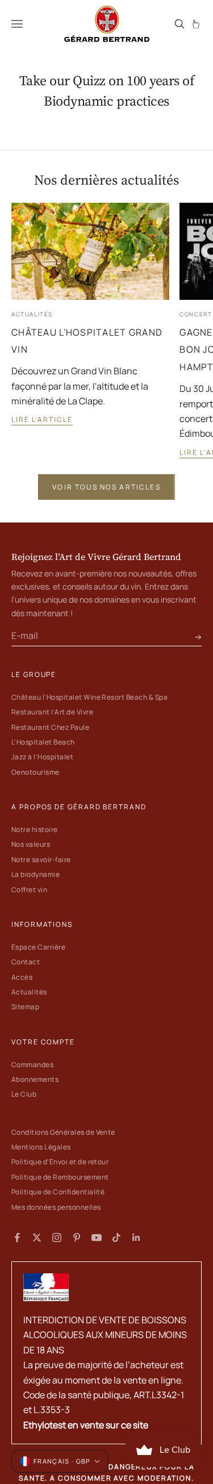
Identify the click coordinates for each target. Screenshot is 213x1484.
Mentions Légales (41, 1147)
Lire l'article (42, 419)
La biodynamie (35, 874)
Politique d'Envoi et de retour (59, 1162)
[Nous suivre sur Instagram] (56, 1237)
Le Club (23, 1094)
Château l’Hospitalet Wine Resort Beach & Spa (89, 697)
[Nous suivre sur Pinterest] (76, 1237)
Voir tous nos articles (106, 487)
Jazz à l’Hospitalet (42, 757)
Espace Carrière (38, 947)
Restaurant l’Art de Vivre (52, 712)
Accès (21, 977)
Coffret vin (29, 889)
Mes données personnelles (56, 1207)
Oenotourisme (35, 772)
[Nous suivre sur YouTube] (96, 1237)
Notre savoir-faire (41, 859)
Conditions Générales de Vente (63, 1132)
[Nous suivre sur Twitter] (37, 1237)
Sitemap (25, 1006)
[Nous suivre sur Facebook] (17, 1237)
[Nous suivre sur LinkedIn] (136, 1237)
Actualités (32, 314)
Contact (25, 962)
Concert (195, 314)
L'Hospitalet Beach (43, 742)
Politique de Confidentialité (58, 1192)
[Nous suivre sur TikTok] (116, 1237)
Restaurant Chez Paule (50, 727)
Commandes (32, 1064)
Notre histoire (34, 829)
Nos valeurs (30, 844)
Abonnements (35, 1079)
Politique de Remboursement (59, 1177)
